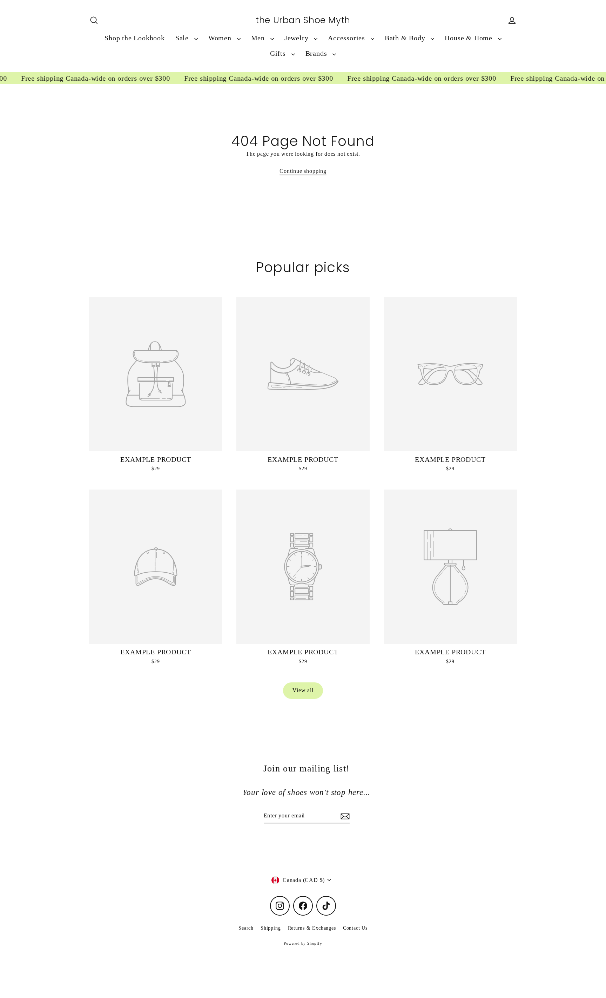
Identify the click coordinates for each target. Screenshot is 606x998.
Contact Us (355, 928)
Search (246, 928)
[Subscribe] (344, 816)
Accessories (347, 38)
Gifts (279, 53)
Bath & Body (406, 38)
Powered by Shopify (303, 943)
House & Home (469, 38)
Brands (317, 53)
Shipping (271, 928)
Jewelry (297, 38)
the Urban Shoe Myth (303, 20)
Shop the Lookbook (135, 38)
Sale (183, 38)
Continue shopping (303, 171)
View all (302, 690)
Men (259, 38)
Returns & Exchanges (312, 928)
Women (221, 38)
